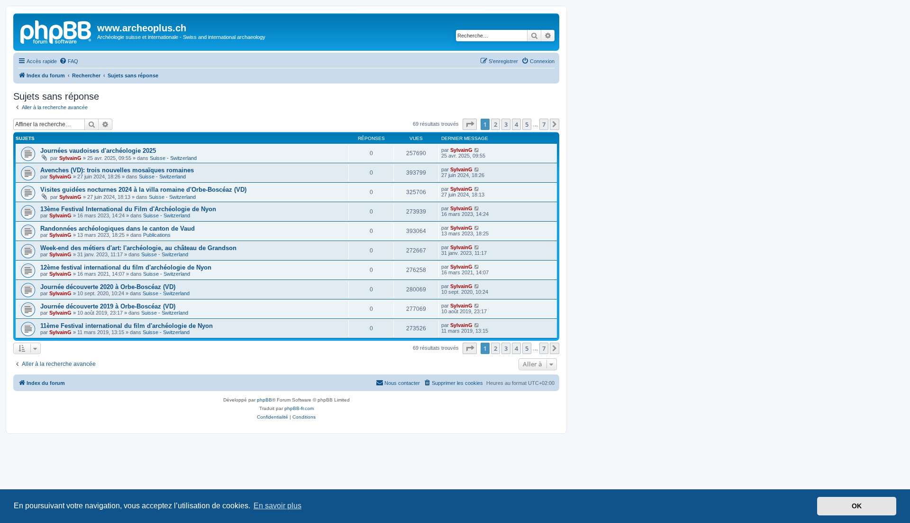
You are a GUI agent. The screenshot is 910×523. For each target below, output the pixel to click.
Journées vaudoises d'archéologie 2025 (98, 150)
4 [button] (516, 124)
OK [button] (857, 506)
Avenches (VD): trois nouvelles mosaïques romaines (117, 170)
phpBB (264, 399)
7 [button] (544, 124)
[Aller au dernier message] (477, 150)
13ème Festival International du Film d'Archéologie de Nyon (128, 209)
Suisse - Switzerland (173, 158)
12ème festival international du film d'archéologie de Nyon (125, 267)
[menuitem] (68, 61)
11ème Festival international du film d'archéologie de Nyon (126, 325)
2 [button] (495, 124)
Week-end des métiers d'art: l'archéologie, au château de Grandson (138, 248)
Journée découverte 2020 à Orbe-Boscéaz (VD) (107, 286)
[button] (470, 124)
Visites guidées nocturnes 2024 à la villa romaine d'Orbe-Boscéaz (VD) (143, 189)
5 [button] (526, 124)
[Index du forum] (56, 31)
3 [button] (506, 124)
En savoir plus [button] (277, 506)
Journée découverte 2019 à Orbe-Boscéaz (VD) (107, 306)
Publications (157, 235)
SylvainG (70, 158)
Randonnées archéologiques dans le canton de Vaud (117, 228)
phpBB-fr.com (299, 408)
